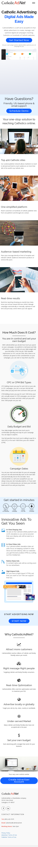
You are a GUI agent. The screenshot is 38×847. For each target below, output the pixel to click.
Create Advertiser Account (19, 780)
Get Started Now (19, 40)
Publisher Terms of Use (8, 837)
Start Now (19, 621)
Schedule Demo (19, 110)
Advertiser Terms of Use (9, 835)
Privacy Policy (5, 833)
